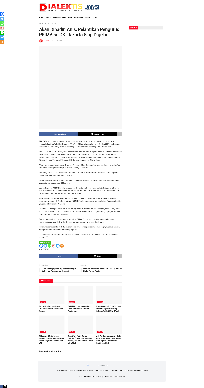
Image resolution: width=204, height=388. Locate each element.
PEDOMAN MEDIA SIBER (84, 370)
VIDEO (95, 17)
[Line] (2, 33)
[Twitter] (45, 246)
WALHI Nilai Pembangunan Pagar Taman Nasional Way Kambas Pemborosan (79, 308)
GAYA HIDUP (78, 17)
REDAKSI (72, 370)
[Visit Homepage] (69, 7)
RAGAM (87, 17)
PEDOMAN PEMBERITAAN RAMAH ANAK (134, 370)
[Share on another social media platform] (119, 134)
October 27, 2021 (57, 41)
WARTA (48, 17)
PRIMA (46, 249)
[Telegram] (58, 246)
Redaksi (46, 41)
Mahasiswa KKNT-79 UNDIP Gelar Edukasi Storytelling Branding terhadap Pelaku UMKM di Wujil (108, 308)
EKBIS (70, 17)
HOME (41, 17)
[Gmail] (53, 246)
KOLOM (54, 23)
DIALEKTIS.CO (89, 376)
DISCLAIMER (114, 370)
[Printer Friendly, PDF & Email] (45, 242)
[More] (62, 246)
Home (41, 23)
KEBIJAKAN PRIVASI (101, 370)
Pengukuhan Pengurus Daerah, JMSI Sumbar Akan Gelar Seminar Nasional (51, 308)
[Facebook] (41, 246)
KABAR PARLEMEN (59, 17)
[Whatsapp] (49, 246)
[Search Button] (164, 17)
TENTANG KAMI (61, 370)
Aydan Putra (107, 376)
